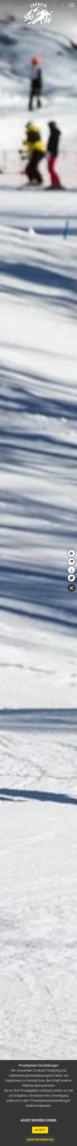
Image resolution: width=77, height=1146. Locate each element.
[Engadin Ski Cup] (38, 14)
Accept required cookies (38, 1120)
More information (40, 1139)
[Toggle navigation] (71, 5)
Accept (40, 1130)
